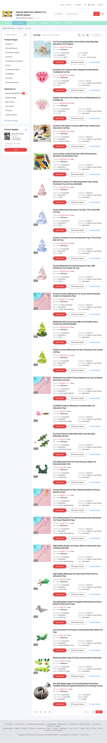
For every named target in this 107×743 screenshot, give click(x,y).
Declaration (75, 735)
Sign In (63, 5)
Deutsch (55, 728)
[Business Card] (26, 129)
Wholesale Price (62, 724)
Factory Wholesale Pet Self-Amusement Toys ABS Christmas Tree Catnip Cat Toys (74, 267)
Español (17, 728)
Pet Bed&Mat (9, 74)
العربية (70, 728)
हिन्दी (87, 728)
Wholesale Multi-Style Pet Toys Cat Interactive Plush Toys (77, 658)
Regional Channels (84, 724)
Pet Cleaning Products (12, 70)
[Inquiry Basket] (85, 5)
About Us (33, 23)
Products (21, 23)
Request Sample (78, 62)
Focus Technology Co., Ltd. (40, 735)
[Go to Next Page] (101, 35)
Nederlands (63, 728)
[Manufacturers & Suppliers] (15, 4)
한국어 (76, 728)
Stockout (8, 44)
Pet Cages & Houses (11, 82)
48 (49, 712)
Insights (57, 726)
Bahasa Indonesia (57, 730)
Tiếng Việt (47, 730)
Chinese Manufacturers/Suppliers (35, 724)
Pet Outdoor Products (12, 52)
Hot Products (8, 724)
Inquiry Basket (95, 62)
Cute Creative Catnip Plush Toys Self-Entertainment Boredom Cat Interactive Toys (75, 155)
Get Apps (92, 5)
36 (45, 712)
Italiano (49, 728)
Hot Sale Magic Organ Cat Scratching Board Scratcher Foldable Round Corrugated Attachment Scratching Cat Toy (78, 684)
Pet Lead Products (11, 48)
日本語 (82, 728)
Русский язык (41, 728)
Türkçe (100, 728)
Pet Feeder (8, 78)
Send (15, 150)
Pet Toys (8, 65)
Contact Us (69, 23)
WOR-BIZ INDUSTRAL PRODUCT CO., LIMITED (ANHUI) (31, 13)
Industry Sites (73, 724)
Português (24, 728)
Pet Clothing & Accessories (14, 61)
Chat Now (17, 139)
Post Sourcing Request (103, 14)
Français (32, 728)
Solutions (45, 23)
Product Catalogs (12, 121)
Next (98, 712)
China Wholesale (51, 724)
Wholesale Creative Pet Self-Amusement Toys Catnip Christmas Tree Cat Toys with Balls (75, 183)
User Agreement (65, 735)
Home (7, 23)
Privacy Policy (85, 735)
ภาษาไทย (93, 728)
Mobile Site (50, 726)
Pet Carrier (8, 57)
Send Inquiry (60, 62)
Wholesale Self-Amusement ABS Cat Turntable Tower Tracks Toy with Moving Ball (75, 323)
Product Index (96, 724)
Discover (57, 23)
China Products (19, 724)
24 (40, 712)
